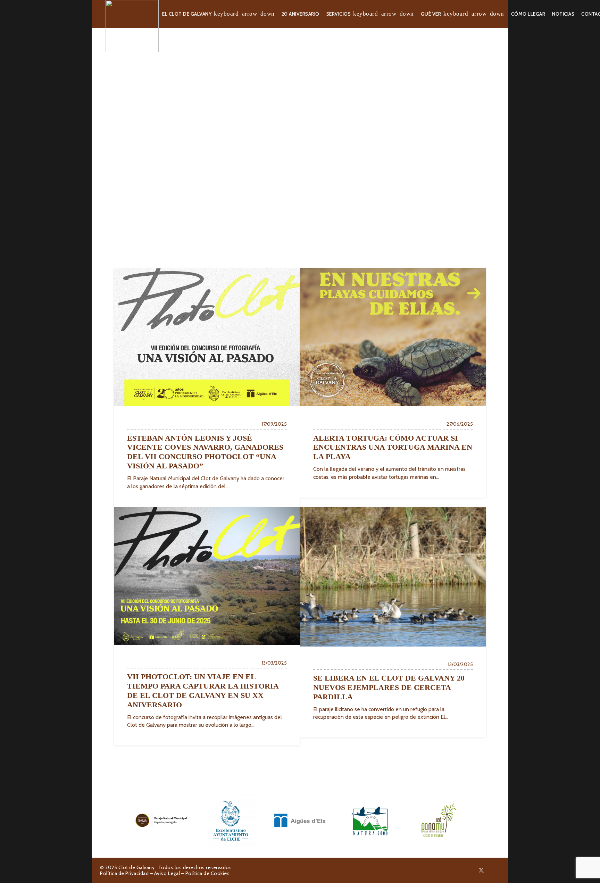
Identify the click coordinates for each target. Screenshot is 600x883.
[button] (244, 14)
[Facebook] (473, 870)
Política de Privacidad (124, 873)
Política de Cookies (207, 873)
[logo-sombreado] (132, 26)
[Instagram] (490, 870)
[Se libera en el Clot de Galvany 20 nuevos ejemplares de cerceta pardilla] (393, 622)
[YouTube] (498, 870)
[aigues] (300, 820)
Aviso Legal (167, 873)
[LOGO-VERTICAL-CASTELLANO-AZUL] (230, 820)
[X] (481, 870)
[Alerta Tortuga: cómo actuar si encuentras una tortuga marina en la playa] (393, 383)
